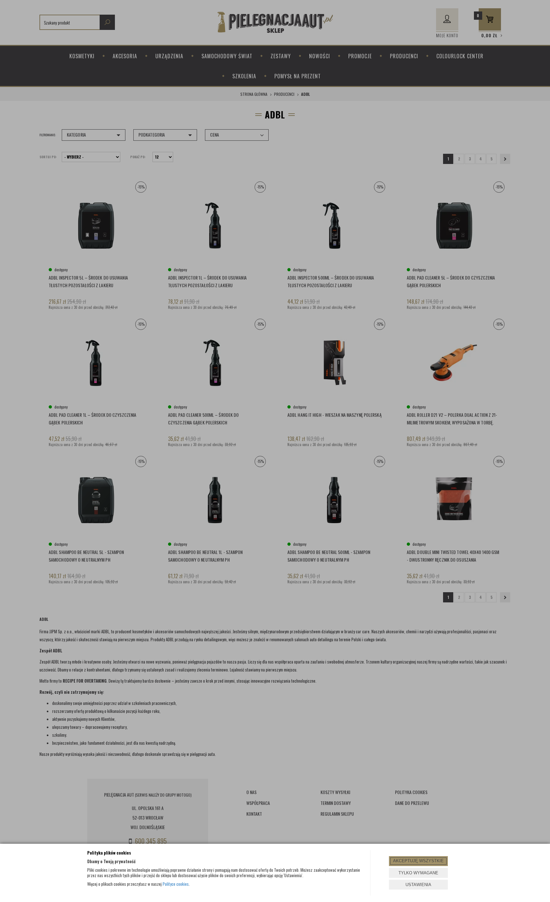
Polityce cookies (176, 884)
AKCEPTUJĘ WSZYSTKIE (418, 860)
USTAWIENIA (418, 884)
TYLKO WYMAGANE (418, 872)
